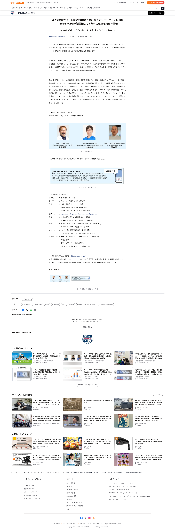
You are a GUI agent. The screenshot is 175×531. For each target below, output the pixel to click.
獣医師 (47, 304)
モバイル (83, 8)
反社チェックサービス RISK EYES (119, 499)
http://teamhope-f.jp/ (78, 256)
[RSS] (93, 518)
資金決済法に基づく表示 (113, 524)
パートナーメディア (30, 492)
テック (76, 8)
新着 (13, 8)
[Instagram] (89, 518)
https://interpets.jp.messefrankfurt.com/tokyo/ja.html (79, 214)
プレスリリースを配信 (119, 2)
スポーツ (62, 8)
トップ (13, 472)
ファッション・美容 (40, 8)
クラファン (96, 8)
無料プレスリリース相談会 (74, 506)
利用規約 (82, 524)
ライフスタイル (53, 8)
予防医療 (71, 304)
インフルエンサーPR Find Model (119, 489)
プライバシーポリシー (95, 524)
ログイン (69, 486)
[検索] (162, 8)
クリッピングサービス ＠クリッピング (121, 483)
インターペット (27, 304)
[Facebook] (23, 310)
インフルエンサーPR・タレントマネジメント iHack (125, 493)
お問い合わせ (87, 327)
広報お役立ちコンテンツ (32, 498)
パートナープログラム (70, 524)
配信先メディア (29, 489)
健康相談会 (55, 304)
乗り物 (90, 8)
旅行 (30, 8)
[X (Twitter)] (27, 310)
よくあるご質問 (71, 496)
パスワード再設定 (72, 489)
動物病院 (80, 304)
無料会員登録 (70, 483)
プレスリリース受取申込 (74, 502)
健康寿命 (110, 304)
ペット (64, 304)
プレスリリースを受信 (137, 2)
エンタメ (19, 8)
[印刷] (35, 310)
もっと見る (158, 395)
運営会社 (57, 524)
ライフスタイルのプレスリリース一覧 (30, 472)
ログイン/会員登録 (157, 2)
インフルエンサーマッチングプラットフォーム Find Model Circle (129, 496)
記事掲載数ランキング (31, 495)
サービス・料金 (29, 485)
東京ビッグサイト (91, 304)
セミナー (69, 509)
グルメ (25, 8)
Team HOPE (38, 304)
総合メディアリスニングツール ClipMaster (122, 486)
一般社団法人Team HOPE (57, 36)
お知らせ (69, 499)
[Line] (31, 310)
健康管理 (102, 304)
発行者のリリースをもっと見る (87, 384)
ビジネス (70, 8)
